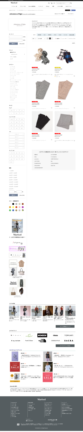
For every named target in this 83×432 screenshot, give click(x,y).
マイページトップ (31, 404)
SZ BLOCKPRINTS (54, 163)
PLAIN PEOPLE (37, 163)
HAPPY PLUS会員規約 (66, 407)
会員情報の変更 (31, 407)
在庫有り (58, 38)
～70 (11, 153)
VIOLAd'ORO (37, 165)
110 (22, 156)
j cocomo (36, 159)
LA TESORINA (54, 154)
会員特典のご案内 (48, 410)
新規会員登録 (30, 402)
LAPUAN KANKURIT (38, 167)
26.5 (22, 125)
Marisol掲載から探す (15, 407)
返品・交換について (48, 408)
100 (16, 156)
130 (16, 159)
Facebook (73, 10)
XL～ (17, 113)
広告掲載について (65, 404)
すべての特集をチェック (65, 326)
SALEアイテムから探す (15, 410)
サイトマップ (64, 402)
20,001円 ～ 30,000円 (13, 186)
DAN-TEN (53, 165)
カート (51, 3)
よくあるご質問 (48, 413)
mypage (49, 3)
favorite (54, 3)
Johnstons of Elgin (15, 54)
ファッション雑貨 (14, 81)
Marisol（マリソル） (12, 10)
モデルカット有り (72, 38)
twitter (67, 10)
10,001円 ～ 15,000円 (13, 182)
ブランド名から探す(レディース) (21, 10)
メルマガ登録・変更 (31, 408)
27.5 (16, 128)
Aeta (35, 156)
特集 (53, 6)
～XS (11, 110)
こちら (50, 424)
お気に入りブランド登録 (59, 13)
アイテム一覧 (14, 6)
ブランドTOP (70, 13)
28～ (22, 128)
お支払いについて (48, 405)
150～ (11, 162)
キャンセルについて (48, 407)
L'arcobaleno (54, 156)
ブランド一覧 (22, 6)
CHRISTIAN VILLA (54, 159)
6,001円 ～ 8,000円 (13, 177)
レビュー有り (64, 38)
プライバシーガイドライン (66, 405)
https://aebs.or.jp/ (54, 424)
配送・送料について (48, 404)
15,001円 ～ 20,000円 (13, 184)
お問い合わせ (47, 414)
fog (51, 161)
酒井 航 (35, 154)
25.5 (11, 125)
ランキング (40, 6)
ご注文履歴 (30, 405)
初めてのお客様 (48, 411)
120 (11, 159)
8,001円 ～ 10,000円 (13, 179)
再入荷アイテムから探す (15, 413)
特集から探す (13, 411)
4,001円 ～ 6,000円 (13, 175)
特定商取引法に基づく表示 (66, 413)
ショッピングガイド (48, 402)
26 (16, 125)
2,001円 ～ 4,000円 (13, 173)
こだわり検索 (60, 6)
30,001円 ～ (11, 188)
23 (16, 119)
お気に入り (30, 410)
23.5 (22, 119)
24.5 (16, 122)
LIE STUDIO (36, 161)
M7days (47, 6)
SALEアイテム (68, 6)
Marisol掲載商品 (32, 6)
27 (11, 128)
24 (11, 122)
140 (22, 159)
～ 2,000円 (11, 170)
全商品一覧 (13, 414)
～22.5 (11, 119)
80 (16, 153)
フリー (22, 113)
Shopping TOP (14, 402)
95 (11, 156)
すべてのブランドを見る (65, 345)
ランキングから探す (14, 408)
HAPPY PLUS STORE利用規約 (67, 408)
